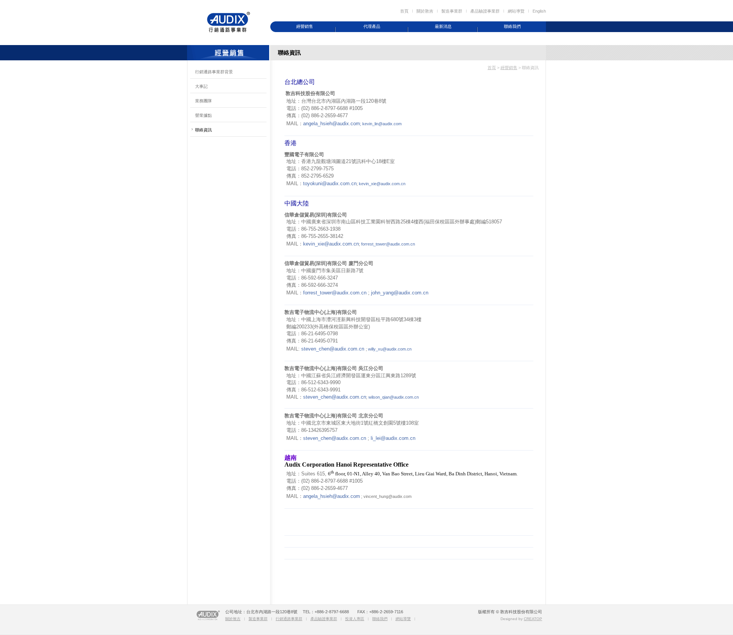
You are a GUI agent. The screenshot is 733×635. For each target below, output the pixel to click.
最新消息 (443, 26)
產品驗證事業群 (485, 11)
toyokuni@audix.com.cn (330, 183)
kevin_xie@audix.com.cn (382, 183)
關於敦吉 (425, 11)
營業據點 (203, 115)
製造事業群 (451, 11)
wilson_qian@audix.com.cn (393, 397)
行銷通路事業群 (289, 619)
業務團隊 (203, 101)
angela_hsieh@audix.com (331, 123)
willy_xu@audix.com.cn (390, 349)
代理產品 (371, 26)
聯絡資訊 (203, 130)
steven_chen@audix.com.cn (332, 349)
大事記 (201, 86)
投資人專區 (354, 619)
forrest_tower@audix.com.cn (388, 244)
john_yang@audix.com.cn (399, 293)
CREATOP (533, 619)
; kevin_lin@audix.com (381, 123)
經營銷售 (304, 26)
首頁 (404, 11)
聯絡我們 (512, 26)
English (539, 11)
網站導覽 (516, 11)
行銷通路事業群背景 (214, 71)
